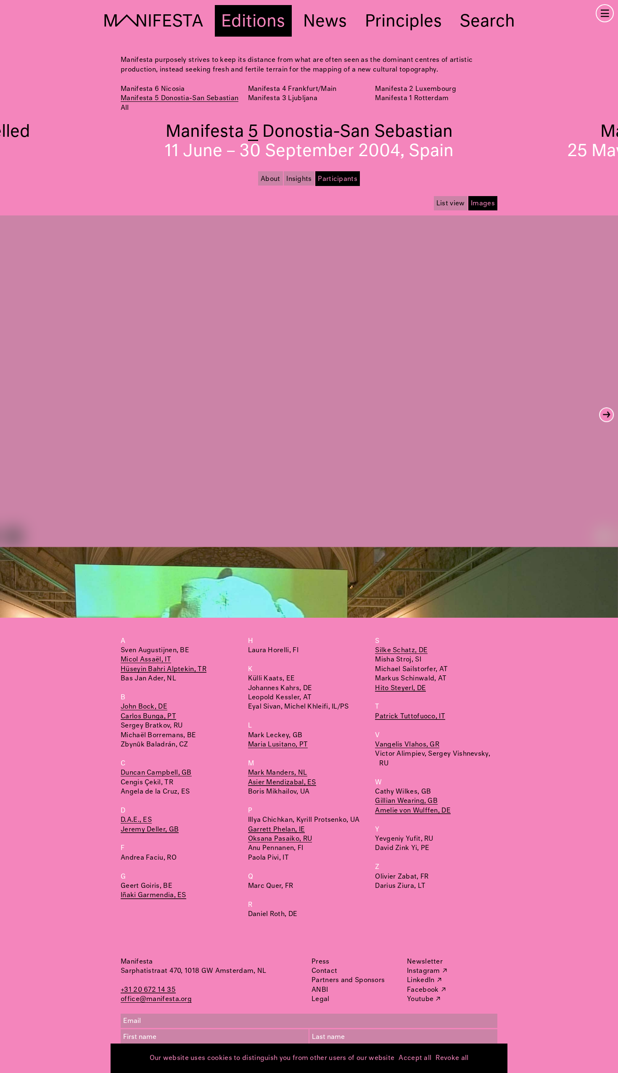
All (125, 108)
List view (450, 203)
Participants (337, 179)
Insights (299, 179)
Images (483, 203)
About (270, 179)
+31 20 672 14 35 (148, 990)
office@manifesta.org (156, 999)
